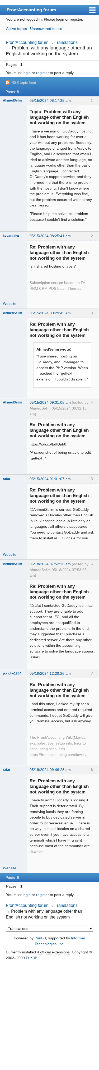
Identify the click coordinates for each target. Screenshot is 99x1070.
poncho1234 (12, 673)
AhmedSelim (12, 100)
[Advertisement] (49, 1015)
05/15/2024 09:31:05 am (50, 402)
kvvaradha (11, 235)
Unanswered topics (46, 28)
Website (9, 303)
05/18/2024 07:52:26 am (50, 564)
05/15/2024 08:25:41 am (50, 236)
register (42, 73)
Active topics (16, 28)
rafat (6, 478)
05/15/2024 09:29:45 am (50, 313)
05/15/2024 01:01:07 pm (50, 479)
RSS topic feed (23, 82)
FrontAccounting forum (31, 9)
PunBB (40, 938)
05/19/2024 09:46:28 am (50, 770)
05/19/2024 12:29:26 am (50, 673)
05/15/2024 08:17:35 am (50, 100)
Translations (66, 42)
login (27, 73)
